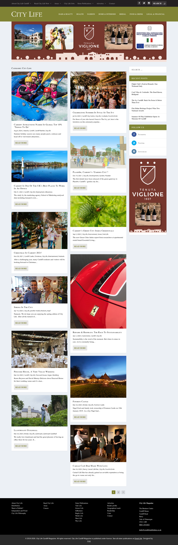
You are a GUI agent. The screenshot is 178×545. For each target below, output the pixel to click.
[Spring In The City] (39, 289)
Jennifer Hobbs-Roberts (38, 311)
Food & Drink (136, 14)
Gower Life (79, 508)
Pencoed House (41, 375)
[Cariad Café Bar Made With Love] (98, 443)
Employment (40, 192)
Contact (112, 3)
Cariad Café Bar (93, 469)
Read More (21, 142)
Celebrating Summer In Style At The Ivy (93, 112)
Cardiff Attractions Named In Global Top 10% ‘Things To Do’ (38, 126)
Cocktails (104, 116)
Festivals (61, 256)
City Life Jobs (69, 3)
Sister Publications (84, 3)
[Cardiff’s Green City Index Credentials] (98, 211)
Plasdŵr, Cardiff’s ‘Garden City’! (90, 172)
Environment (92, 234)
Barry (85, 469)
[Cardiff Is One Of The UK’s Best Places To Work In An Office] (39, 166)
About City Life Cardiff (20, 3)
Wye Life (78, 521)
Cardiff (31, 131)
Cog (88, 541)
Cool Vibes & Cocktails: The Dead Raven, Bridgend (147, 93)
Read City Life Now (41, 3)
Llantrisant (38, 434)
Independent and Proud (19, 511)
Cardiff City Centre (88, 116)
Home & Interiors (107, 14)
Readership (111, 511)
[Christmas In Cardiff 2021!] (39, 230)
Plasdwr (108, 176)
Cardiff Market (40, 131)
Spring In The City (23, 307)
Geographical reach (113, 508)
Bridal (122, 14)
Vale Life (78, 505)
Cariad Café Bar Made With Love (90, 465)
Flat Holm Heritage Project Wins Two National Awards (146, 109)
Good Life (138, 538)
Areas (56, 3)
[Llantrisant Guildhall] (39, 410)
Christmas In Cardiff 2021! (28, 252)
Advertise (100, 3)
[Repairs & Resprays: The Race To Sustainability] (98, 291)
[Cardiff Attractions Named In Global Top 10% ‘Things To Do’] (39, 96)
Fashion (91, 14)
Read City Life (48, 503)
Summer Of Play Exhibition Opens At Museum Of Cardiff (146, 117)
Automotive (86, 336)
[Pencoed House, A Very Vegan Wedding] (39, 349)
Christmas (38, 256)
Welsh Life (79, 516)
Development (94, 176)
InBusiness (48, 192)
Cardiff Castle (29, 256)
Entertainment (53, 256)
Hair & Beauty (66, 14)
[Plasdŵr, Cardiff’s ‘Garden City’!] (98, 152)
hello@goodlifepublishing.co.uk (150, 530)
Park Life (105, 234)
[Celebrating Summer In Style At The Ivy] (98, 90)
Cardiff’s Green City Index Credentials (93, 230)
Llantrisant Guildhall (26, 430)
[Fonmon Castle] (98, 377)
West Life (78, 518)
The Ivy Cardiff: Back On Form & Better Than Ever (147, 101)
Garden (101, 176)
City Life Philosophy (19, 513)
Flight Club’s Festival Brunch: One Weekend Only (145, 85)
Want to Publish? (17, 508)
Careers (46, 508)
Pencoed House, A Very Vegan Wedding (34, 371)
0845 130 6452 (144, 525)
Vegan (49, 375)
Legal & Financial (156, 14)
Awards (26, 131)
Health (80, 14)
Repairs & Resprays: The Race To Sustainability (97, 332)
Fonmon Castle (80, 401)
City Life (48, 131)
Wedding (55, 375)
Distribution (16, 505)
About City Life (17, 503)
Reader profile (112, 505)
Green (100, 234)
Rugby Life (79, 513)
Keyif (48, 311)
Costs (109, 513)
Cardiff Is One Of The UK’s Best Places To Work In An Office (39, 187)
